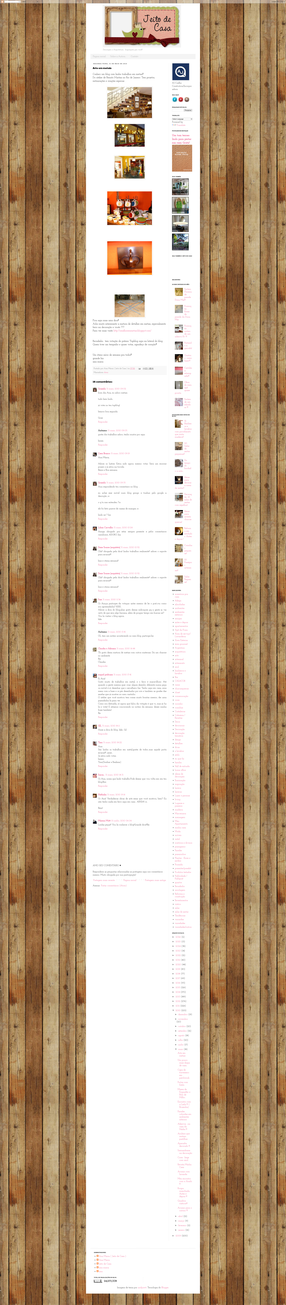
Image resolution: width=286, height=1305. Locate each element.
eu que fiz (179, 759)
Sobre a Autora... (118, 56)
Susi (100, 599)
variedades (180, 923)
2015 (178, 987)
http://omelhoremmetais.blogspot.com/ (132, 331)
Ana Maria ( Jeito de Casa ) (112, 1256)
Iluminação (180, 780)
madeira (179, 810)
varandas (179, 919)
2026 (178, 937)
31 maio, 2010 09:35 (116, 483)
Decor (177, 722)
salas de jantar (182, 912)
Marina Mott (104, 821)
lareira (178, 788)
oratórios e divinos (183, 843)
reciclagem (180, 890)
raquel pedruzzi (105, 675)
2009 (179, 1236)
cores (177, 700)
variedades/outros (183, 927)
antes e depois (181, 622)
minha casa (180, 828)
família (178, 762)
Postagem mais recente (104, 880)
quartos (178, 882)
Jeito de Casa (105, 1264)
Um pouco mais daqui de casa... (184, 1063)
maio (181, 1049)
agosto (181, 1035)
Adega (178, 601)
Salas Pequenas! (187, 579)
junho (181, 1045)
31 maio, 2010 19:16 (116, 795)
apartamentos (181, 626)
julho (181, 1040)
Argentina (180, 648)
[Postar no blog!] (146, 368)
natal (177, 839)
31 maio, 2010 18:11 (111, 726)
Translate (181, 125)
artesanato (180, 663)
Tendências (180, 916)
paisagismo (180, 847)
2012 (178, 1001)
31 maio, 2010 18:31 (114, 775)
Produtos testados (183, 872)
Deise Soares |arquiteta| (109, 547)
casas (177, 685)
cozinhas (179, 708)
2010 (178, 1010)
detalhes (179, 743)
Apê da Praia (181, 630)
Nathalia (102, 795)
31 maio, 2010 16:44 (126, 649)
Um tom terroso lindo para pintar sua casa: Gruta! (181, 139)
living (177, 799)
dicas (106, 372)
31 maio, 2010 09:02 (116, 389)
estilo (177, 755)
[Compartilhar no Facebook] (150, 368)
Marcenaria (180, 814)
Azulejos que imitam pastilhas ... (184, 1136)
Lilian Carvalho (105, 528)
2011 (178, 1006)
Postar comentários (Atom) (114, 886)
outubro (182, 1026)
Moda (178, 831)
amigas (178, 619)
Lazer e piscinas (182, 796)
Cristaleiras (180, 711)
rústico (178, 904)
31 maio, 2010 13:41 (117, 632)
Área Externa (181, 640)
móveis (178, 835)
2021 (178, 960)
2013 (178, 997)
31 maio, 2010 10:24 (123, 528)
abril (180, 1216)
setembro (182, 1031)
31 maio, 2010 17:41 (122, 675)
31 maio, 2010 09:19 (120, 453)
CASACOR (180, 681)
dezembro (183, 1014)
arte (177, 655)
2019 (178, 969)
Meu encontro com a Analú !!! (185, 1181)
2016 (178, 983)
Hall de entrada (182, 766)
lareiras (178, 792)
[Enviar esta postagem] (139, 369)
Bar (176, 677)
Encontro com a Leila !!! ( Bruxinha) (184, 1104)
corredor (179, 704)
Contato (134, 56)
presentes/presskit (183, 868)
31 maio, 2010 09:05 (117, 430)
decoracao (180, 726)
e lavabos (179, 751)
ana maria (104, 1268)
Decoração (180, 729)
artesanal (179, 659)
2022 (178, 955)
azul (177, 667)
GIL (99, 726)
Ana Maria (104, 1260)
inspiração (180, 784)
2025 (178, 942)
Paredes (178, 850)
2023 (178, 951)
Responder (103, 422)
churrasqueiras (182, 689)
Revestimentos (181, 900)
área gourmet (181, 644)
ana (101, 1271)
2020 (179, 964)
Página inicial (99, 56)
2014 (178, 992)
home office (180, 770)
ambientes (179, 608)
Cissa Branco (104, 453)
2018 (178, 974)
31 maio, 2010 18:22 (112, 742)
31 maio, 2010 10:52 (130, 547)
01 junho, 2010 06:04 (121, 821)
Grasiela (102, 389)
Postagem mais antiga (155, 880)
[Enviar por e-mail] (144, 368)
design (178, 740)
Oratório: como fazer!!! (188, 358)
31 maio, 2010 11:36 (112, 599)
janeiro (181, 1230)
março (181, 1221)
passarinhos (180, 854)
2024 (178, 946)
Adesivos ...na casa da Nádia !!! (184, 1127)
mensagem (180, 817)
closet (177, 692)
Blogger (165, 1288)
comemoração (181, 696)
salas (177, 908)
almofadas (180, 604)
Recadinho (180, 886)
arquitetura (180, 652)
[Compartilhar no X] (148, 368)
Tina (100, 742)
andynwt (142, 1288)
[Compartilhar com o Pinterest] (152, 368)
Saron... (101, 775)
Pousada (179, 865)
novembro (183, 1019)
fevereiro (182, 1225)
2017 (178, 978)
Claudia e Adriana (107, 649)
